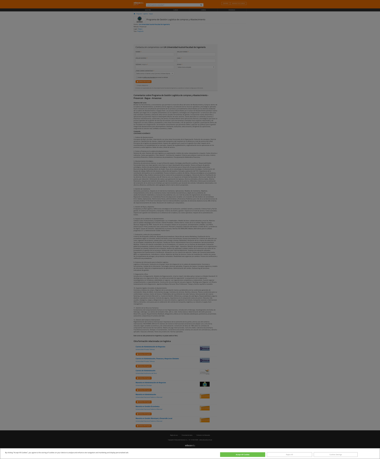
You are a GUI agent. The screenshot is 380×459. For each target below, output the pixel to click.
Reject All (289, 454)
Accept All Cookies (243, 454)
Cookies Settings (335, 454)
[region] (190, 453)
